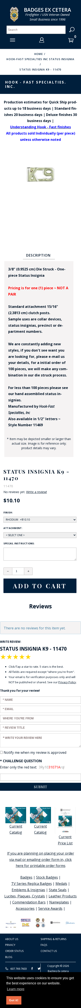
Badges (26, 877)
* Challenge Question (21, 761)
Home (38, 54)
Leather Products (63, 896)
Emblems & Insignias (28, 889)
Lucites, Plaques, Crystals (24, 896)
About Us (11, 939)
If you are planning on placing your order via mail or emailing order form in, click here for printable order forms (40, 859)
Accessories (25, 908)
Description (38, 255)
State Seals (58, 889)
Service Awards (50, 908)
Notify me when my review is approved (35, 752)
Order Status (14, 951)
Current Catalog (16, 829)
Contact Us (49, 951)
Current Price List (65, 840)
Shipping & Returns (53, 939)
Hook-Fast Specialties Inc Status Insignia (40, 59)
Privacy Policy (67, 682)
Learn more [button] (15, 989)
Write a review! (36, 492)
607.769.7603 (18, 969)
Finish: (8, 512)
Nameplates (59, 902)
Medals (61, 883)
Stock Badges (47, 877)
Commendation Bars (29, 902)
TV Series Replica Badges (31, 883)
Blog (8, 957)
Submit (40, 787)
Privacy (10, 945)
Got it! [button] (13, 1000)
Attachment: (12, 528)
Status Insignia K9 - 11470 (40, 69)
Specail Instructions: (19, 543)
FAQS (44, 945)
